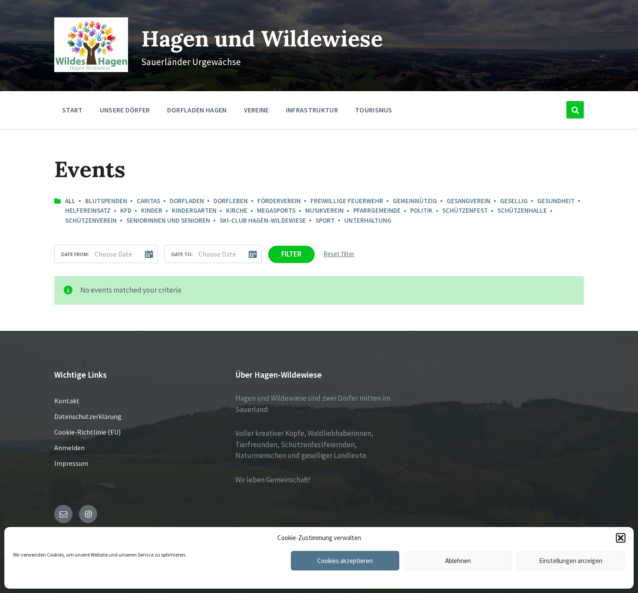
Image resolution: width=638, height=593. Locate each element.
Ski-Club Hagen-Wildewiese (263, 220)
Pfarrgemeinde (377, 210)
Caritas (148, 201)
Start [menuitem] (72, 109)
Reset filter (339, 254)
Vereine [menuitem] (256, 109)
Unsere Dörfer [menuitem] (125, 109)
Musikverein (324, 210)
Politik (421, 210)
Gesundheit (556, 201)
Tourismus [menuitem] (373, 109)
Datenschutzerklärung (88, 416)
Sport (325, 220)
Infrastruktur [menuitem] (312, 109)
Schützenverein (91, 220)
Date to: (182, 253)
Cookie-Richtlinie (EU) (87, 432)
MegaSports (276, 210)
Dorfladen (187, 201)
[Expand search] (575, 110)
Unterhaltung (367, 220)
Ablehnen (458, 561)
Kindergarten (194, 210)
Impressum (71, 463)
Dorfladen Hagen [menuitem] (197, 109)
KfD (126, 210)
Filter (291, 254)
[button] (620, 538)
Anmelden (69, 447)
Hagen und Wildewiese (262, 38)
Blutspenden (106, 201)
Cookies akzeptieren (345, 561)
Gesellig (514, 201)
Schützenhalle (522, 210)
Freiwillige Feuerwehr (346, 201)
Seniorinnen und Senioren (168, 220)
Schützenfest (465, 210)
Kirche (236, 210)
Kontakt (66, 400)
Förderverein (279, 201)
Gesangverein (468, 201)
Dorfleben (231, 201)
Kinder (151, 210)
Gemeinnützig (415, 201)
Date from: (75, 253)
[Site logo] (91, 69)
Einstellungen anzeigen (570, 561)
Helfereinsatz (88, 210)
